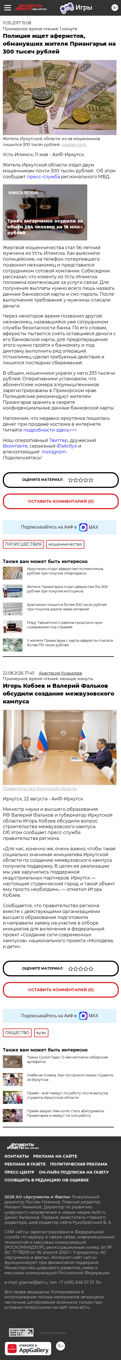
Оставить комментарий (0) (61, 501)
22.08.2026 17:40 (18, 673)
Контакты (17, 1156)
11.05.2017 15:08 (17, 23)
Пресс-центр (19, 1172)
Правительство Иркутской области (40, 788)
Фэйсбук (67, 446)
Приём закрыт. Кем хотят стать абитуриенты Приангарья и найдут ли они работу (65, 1113)
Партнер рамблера (53, 1332)
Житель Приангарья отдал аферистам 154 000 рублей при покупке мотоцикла (67, 589)
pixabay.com (74, 144)
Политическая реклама (78, 1164)
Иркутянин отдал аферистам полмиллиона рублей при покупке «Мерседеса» (65, 571)
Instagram (54, 452)
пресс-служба (43, 176)
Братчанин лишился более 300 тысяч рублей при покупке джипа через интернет (67, 607)
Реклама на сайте (55, 1156)
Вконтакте (15, 446)
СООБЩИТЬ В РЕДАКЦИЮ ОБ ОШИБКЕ (47, 1180)
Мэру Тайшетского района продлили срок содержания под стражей (64, 624)
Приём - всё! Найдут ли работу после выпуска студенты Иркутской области (67, 1095)
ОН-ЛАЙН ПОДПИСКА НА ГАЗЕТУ (74, 1172)
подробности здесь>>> (50, 430)
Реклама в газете (25, 1164)
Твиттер (58, 440)
